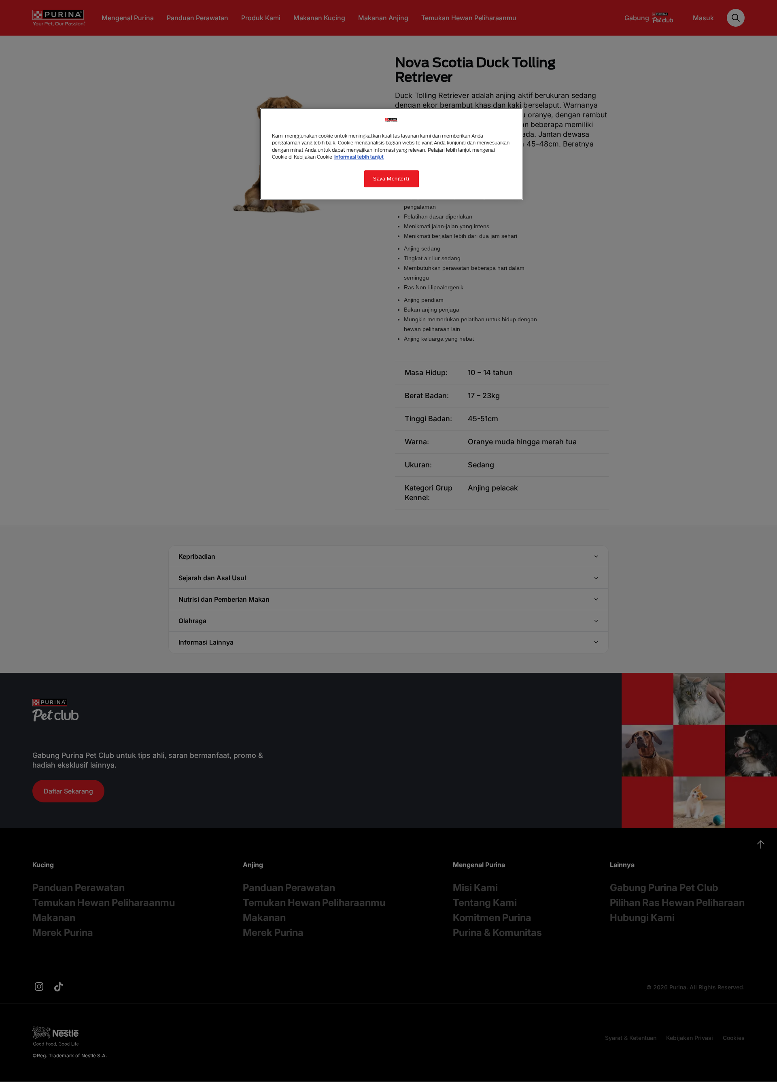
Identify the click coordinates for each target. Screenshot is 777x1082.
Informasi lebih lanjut (359, 156)
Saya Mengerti (391, 178)
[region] (391, 153)
